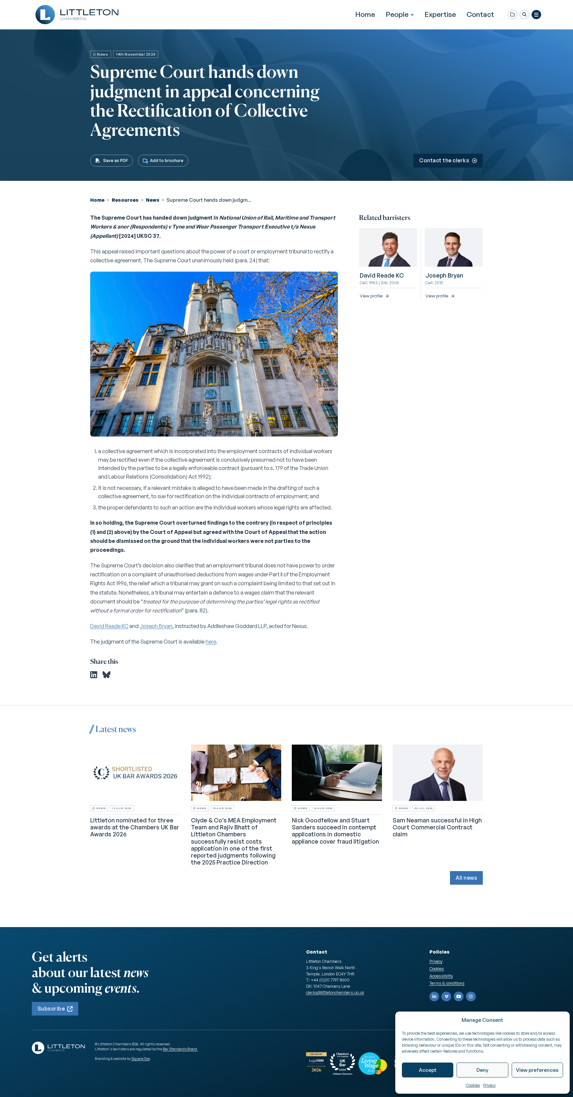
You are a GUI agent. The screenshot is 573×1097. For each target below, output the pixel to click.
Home (365, 14)
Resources (125, 200)
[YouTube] (459, 997)
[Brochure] (512, 15)
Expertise (440, 14)
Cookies (473, 1085)
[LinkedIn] (434, 997)
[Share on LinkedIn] (93, 675)
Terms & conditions (447, 983)
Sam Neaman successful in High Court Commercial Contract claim (437, 827)
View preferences (537, 1070)
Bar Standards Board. (180, 1049)
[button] (524, 15)
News (152, 200)
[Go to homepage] (77, 14)
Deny (482, 1070)
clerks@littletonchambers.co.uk (335, 992)
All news (466, 877)
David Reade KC (109, 626)
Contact (480, 14)
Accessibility (441, 975)
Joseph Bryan (156, 626)
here (211, 641)
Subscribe (51, 1008)
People (397, 14)
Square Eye (140, 1058)
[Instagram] (471, 997)
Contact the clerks (444, 160)
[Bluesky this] (106, 675)
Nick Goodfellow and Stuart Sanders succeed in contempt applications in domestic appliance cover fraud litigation (335, 830)
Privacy (489, 1085)
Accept (428, 1070)
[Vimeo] (446, 997)
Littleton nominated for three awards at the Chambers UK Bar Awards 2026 (134, 827)
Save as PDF (115, 160)
